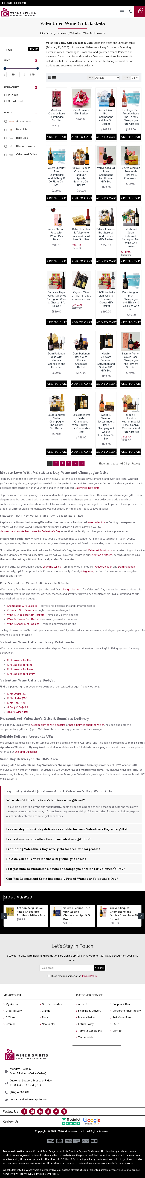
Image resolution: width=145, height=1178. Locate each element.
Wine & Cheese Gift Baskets (24, 619)
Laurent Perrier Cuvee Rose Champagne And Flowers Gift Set (131, 360)
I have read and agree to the (74, 976)
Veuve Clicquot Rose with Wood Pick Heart (57, 234)
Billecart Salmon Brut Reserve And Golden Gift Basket (106, 234)
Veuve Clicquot (103, 567)
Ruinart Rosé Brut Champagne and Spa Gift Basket (106, 117)
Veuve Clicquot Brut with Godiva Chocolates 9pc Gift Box (76, 913)
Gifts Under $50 (16, 694)
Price (7, 60)
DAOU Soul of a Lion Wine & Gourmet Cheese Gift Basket (106, 299)
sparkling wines (52, 567)
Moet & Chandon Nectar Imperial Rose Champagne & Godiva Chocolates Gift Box (106, 427)
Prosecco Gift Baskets (20, 610)
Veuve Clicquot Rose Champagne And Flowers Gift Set (106, 174)
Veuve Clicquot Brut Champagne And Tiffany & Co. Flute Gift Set (57, 176)
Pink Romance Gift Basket (81, 112)
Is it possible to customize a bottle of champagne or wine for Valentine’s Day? (65, 868)
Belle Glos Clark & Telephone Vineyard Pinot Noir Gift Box (81, 234)
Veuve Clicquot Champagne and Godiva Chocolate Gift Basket (125, 913)
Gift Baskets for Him (19, 665)
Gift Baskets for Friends (21, 669)
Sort (91, 77)
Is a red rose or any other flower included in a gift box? (48, 838)
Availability (11, 87)
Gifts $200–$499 (17, 707)
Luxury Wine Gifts (17, 712)
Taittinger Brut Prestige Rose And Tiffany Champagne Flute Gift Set (131, 117)
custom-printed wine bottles (48, 725)
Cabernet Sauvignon (100, 550)
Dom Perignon (126, 567)
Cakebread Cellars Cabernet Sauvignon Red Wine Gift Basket (131, 238)
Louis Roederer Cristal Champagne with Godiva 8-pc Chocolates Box (81, 423)
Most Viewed (18, 898)
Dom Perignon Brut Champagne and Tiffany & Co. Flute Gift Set (130, 301)
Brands (8, 112)
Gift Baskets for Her (19, 660)
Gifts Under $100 (17, 698)
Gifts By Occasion (56, 33)
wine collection (97, 522)
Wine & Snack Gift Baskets (23, 624)
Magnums (87, 571)
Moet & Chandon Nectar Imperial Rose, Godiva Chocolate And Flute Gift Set (131, 423)
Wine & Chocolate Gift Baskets (25, 615)
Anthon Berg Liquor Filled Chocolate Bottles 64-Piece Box (31, 911)
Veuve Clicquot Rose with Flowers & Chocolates (131, 173)
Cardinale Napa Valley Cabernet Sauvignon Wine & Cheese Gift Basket (56, 299)
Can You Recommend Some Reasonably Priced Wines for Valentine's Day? (62, 878)
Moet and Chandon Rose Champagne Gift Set (56, 115)
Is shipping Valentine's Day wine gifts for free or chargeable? (53, 848)
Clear (35, 49)
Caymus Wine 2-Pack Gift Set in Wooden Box (81, 296)
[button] (4, 916)
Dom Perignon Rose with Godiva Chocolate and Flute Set (56, 360)
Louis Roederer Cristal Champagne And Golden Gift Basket (56, 421)
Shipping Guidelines (26, 752)
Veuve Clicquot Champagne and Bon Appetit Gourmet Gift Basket (81, 176)
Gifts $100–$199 (17, 703)
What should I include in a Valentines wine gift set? (45, 799)
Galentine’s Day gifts (86, 488)
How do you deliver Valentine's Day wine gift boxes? (46, 858)
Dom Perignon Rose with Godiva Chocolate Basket (81, 360)
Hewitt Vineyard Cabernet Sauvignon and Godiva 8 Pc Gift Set (106, 362)
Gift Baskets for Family (21, 674)
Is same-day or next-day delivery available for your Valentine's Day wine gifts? (66, 828)
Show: (127, 77)
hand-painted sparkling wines (86, 725)
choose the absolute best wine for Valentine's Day (30, 531)
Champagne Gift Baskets (22, 606)
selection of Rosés (101, 555)
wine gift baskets (71, 589)
